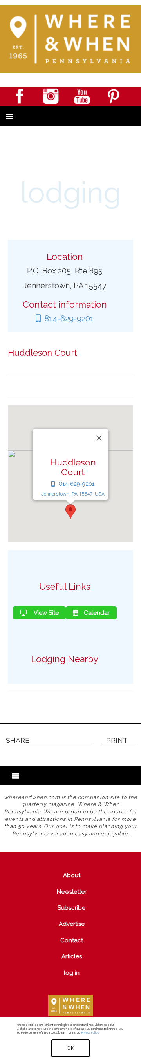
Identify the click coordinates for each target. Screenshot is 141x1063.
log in (72, 972)
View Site (46, 612)
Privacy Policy (89, 1032)
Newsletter (72, 891)
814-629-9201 (69, 318)
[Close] (99, 438)
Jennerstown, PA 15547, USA (73, 494)
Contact (71, 940)
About (71, 875)
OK (70, 1048)
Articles (71, 956)
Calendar (97, 612)
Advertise (72, 923)
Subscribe (71, 907)
